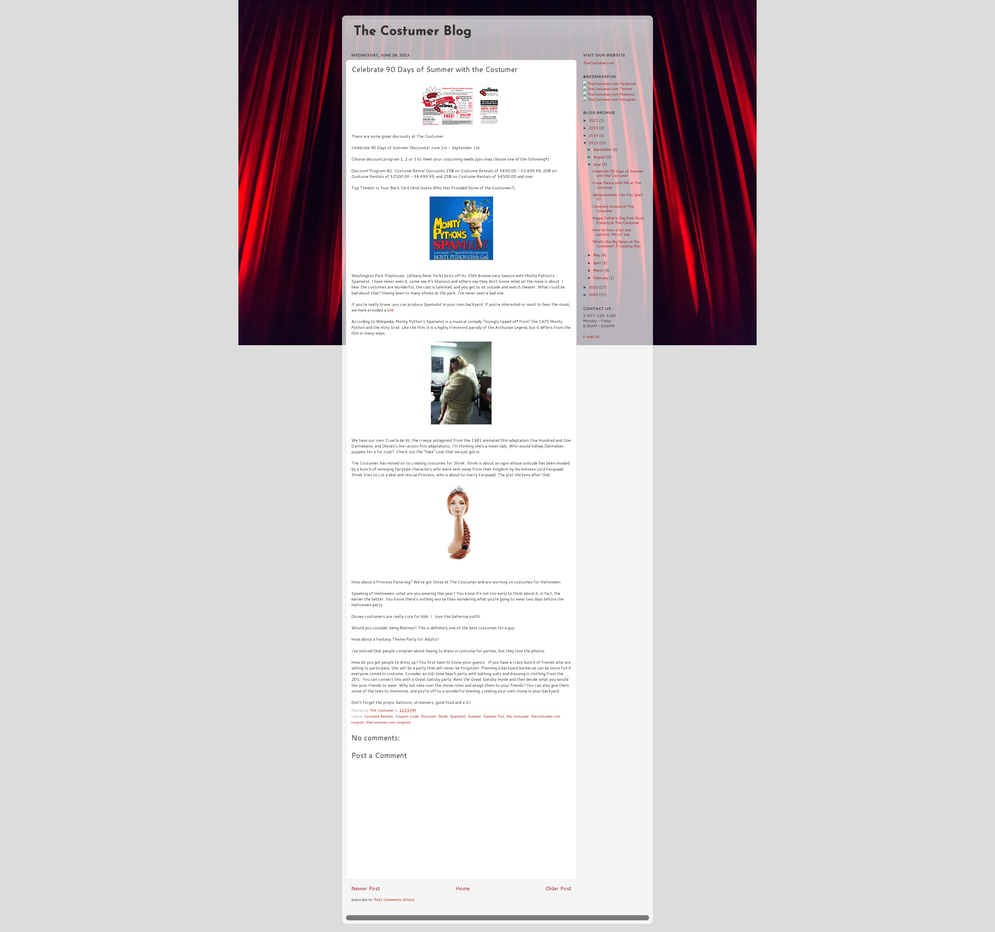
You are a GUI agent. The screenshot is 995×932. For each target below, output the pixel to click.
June (597, 164)
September (603, 149)
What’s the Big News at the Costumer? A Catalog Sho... (617, 244)
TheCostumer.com (598, 63)
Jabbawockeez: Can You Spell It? (617, 197)
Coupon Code (407, 716)
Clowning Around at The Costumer (613, 208)
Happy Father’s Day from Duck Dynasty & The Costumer (618, 220)
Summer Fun (493, 716)
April (597, 262)
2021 (594, 120)
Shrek (443, 716)
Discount (428, 716)
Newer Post (365, 888)
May (597, 255)
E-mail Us (591, 336)
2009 (594, 294)
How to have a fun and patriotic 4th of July (611, 232)
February (601, 277)
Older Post (558, 888)
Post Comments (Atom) (394, 899)
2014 (594, 135)
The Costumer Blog (413, 31)
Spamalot (458, 716)
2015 (594, 128)
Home (463, 888)
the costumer (517, 716)
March (599, 270)
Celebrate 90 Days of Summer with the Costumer (617, 173)
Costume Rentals (378, 716)
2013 (594, 143)
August (599, 157)
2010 (594, 287)
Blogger (541, 917)
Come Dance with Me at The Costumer (616, 185)
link (390, 310)
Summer (474, 716)
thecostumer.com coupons (388, 722)
